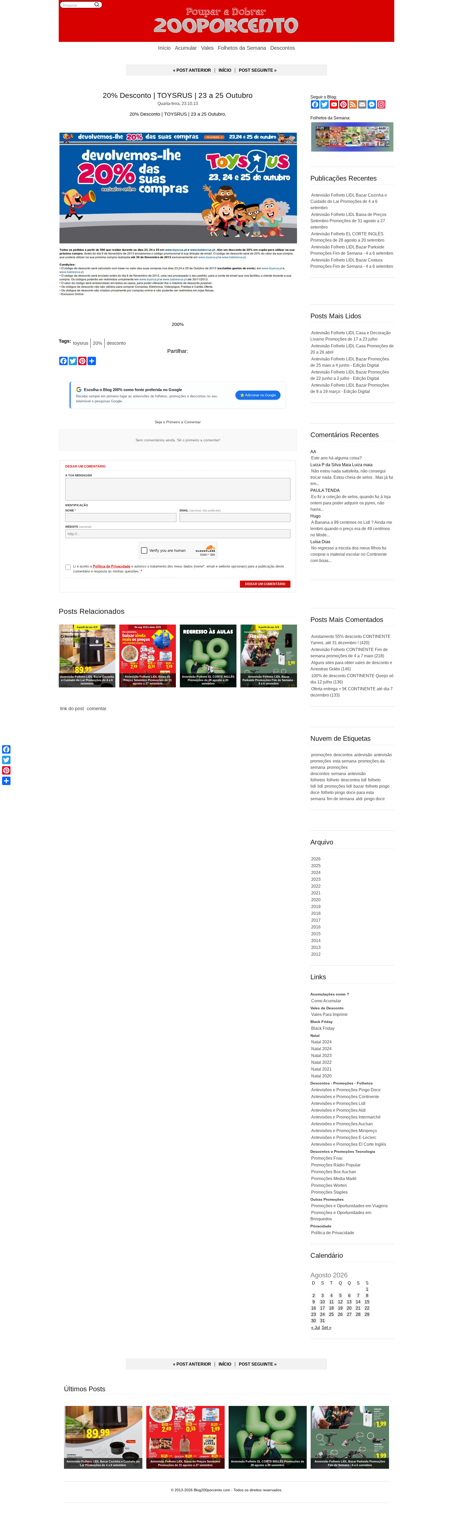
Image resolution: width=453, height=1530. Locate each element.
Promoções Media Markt (333, 1178)
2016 (316, 927)
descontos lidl (353, 780)
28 (358, 1314)
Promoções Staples (329, 1192)
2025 (316, 866)
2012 (316, 954)
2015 (316, 934)
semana (338, 773)
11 (331, 1302)
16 (313, 1308)
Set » (326, 1327)
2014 (316, 940)
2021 (316, 893)
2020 (316, 900)
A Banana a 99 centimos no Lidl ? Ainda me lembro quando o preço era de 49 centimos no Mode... (351, 528)
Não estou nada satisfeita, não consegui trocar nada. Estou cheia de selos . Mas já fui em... (351, 477)
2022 (316, 886)
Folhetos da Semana (242, 48)
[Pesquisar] (96, 4)
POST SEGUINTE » (258, 70)
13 (349, 1302)
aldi (359, 799)
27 (349, 1314)
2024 (316, 872)
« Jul (315, 1327)
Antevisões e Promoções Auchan (342, 1124)
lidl (320, 786)
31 (322, 1320)
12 (340, 1302)
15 (367, 1302)
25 (331, 1314)
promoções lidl (338, 786)
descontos (343, 755)
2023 (316, 879)
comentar (96, 708)
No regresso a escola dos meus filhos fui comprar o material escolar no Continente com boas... (348, 554)
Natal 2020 (321, 1076)
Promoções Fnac (327, 1158)
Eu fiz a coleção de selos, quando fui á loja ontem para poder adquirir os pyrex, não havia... (350, 502)
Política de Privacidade (332, 1233)
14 (358, 1302)
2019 (316, 906)
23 (313, 1314)
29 (367, 1314)
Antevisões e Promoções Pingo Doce (346, 1090)
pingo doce (374, 799)
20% (97, 343)
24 (322, 1314)
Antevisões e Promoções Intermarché (346, 1117)
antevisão (363, 755)
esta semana (345, 761)
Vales (207, 48)
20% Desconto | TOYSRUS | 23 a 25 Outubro (178, 95)
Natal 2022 (321, 1062)
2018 (316, 913)
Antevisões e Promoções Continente (345, 1096)
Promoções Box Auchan (333, 1172)
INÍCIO (225, 70)
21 (358, 1308)
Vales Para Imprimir (329, 1014)
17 (322, 1308)
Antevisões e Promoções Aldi (338, 1110)
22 (367, 1308)
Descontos (282, 48)
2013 (316, 947)
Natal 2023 (321, 1055)
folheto (333, 780)
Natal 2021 (321, 1069)
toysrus (80, 343)
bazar (358, 786)
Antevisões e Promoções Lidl (338, 1103)
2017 (316, 920)
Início (164, 48)
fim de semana (340, 799)
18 (331, 1308)
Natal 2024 (321, 1042)
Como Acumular (326, 1001)
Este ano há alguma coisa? (336, 458)
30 (313, 1320)
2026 (316, 859)
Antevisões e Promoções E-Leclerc (343, 1137)
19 (340, 1308)
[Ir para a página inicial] (226, 19)
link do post (72, 708)
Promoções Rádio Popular (335, 1165)
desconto (116, 343)
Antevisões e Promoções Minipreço (344, 1130)
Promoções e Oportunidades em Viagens (349, 1206)
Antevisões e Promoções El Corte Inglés (348, 1144)
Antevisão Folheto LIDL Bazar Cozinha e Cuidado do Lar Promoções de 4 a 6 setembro (348, 201)
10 (322, 1302)
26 (340, 1314)
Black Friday (323, 1028)
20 (349, 1308)
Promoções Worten (329, 1185)
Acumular (186, 48)
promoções (321, 755)
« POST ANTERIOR (192, 70)
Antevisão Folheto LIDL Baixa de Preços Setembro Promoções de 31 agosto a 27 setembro (348, 220)
